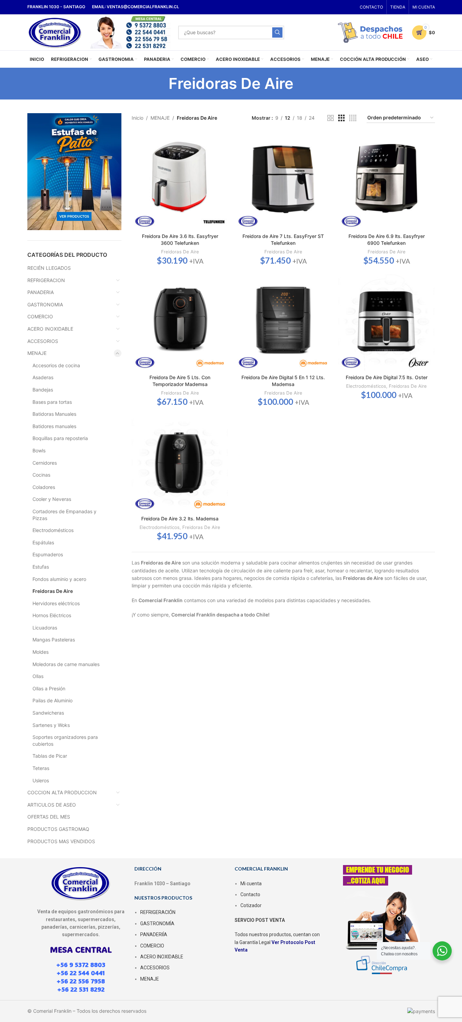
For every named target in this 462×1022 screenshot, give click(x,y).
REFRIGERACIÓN (157, 912)
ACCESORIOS (42, 341)
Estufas (40, 567)
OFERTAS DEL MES (48, 817)
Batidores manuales (54, 426)
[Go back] (160, 83)
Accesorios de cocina (56, 365)
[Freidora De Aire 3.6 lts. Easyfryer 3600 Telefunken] (180, 181)
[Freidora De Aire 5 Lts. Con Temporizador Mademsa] (180, 323)
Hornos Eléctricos (51, 615)
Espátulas (43, 542)
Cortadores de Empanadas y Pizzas (64, 514)
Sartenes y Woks (51, 725)
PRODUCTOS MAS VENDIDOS (61, 841)
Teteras (40, 768)
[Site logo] (55, 32)
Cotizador (251, 905)
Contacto (250, 894)
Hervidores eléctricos (56, 603)
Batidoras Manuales (54, 414)
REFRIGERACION (46, 280)
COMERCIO (40, 316)
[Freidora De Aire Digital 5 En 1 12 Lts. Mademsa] (283, 323)
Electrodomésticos (53, 530)
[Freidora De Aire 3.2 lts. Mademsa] (180, 464)
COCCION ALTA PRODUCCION (62, 792)
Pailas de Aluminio (52, 700)
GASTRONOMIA (45, 304)
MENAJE (37, 353)
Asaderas (42, 377)
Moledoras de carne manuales (66, 664)
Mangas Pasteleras (53, 639)
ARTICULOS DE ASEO (51, 805)
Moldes (40, 652)
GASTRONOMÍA (157, 923)
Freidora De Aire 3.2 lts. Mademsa (180, 518)
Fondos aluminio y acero (59, 579)
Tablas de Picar (49, 756)
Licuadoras (44, 628)
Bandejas (42, 390)
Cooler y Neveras (51, 499)
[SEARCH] (277, 32)
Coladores (43, 487)
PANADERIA (40, 292)
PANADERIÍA (153, 934)
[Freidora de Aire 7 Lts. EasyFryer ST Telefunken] (283, 181)
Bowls (38, 450)
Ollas (37, 676)
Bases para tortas (52, 402)
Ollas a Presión (48, 688)
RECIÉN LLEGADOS (49, 268)
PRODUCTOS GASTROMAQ (58, 829)
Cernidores (44, 463)
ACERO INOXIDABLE (50, 329)
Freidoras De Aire (52, 591)
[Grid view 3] (341, 118)
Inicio (137, 118)
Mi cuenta (251, 883)
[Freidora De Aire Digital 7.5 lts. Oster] (386, 323)
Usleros (40, 780)
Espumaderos (47, 554)
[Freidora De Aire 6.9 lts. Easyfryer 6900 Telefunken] (386, 181)
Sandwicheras (48, 713)
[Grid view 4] (352, 118)
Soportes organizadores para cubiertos (65, 740)
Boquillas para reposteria (60, 438)
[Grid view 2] (330, 118)
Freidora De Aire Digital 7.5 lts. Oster (386, 377)
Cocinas (41, 475)
